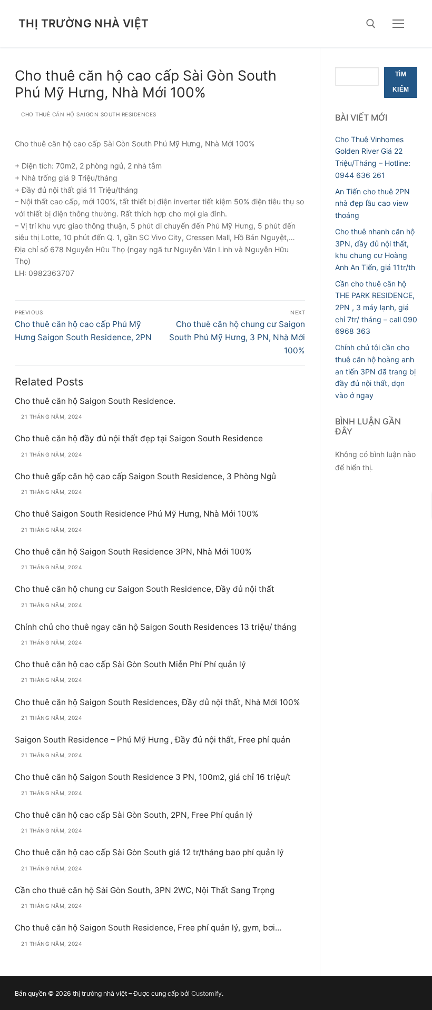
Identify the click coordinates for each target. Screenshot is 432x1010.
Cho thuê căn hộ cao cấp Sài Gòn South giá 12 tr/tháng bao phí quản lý (149, 852)
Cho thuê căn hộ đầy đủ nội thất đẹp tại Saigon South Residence (139, 438)
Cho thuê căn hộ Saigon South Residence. (95, 401)
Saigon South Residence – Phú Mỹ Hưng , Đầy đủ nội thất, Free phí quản (152, 740)
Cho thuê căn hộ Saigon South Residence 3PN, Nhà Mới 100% (133, 552)
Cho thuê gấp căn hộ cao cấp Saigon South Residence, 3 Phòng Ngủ (145, 476)
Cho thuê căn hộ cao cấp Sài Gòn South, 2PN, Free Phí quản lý (134, 815)
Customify (206, 993)
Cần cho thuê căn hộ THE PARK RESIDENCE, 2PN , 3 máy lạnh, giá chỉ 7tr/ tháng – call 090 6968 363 (376, 307)
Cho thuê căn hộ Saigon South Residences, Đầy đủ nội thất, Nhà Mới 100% (157, 702)
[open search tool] (371, 23)
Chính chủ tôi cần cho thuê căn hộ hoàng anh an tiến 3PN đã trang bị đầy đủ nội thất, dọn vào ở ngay (375, 371)
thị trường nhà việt (83, 23)
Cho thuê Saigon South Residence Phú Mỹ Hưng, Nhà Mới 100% (137, 514)
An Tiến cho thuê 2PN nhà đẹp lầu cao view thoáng (372, 203)
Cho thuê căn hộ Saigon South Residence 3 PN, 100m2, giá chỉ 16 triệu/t (153, 777)
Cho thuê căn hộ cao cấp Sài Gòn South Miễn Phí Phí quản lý (130, 664)
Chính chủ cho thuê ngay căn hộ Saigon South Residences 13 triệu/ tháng (155, 627)
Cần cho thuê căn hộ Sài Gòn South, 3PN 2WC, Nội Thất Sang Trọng (144, 890)
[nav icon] (398, 23)
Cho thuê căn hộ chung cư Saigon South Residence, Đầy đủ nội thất (144, 589)
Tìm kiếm (400, 82)
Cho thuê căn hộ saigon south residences (87, 114)
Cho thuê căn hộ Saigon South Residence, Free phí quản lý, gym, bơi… (148, 928)
